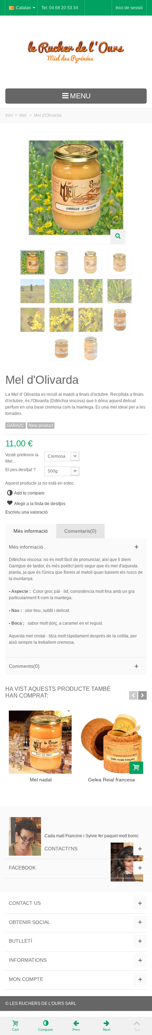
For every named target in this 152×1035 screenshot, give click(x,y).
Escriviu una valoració (26, 512)
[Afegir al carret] (136, 768)
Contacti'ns (61, 848)
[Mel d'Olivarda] (32, 262)
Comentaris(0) (80, 531)
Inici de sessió (129, 7)
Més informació (30, 531)
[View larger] (117, 236)
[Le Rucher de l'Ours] (76, 52)
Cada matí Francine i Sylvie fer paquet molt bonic (92, 835)
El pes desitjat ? (21, 469)
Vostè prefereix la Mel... (22, 458)
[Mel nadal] (40, 742)
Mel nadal (41, 779)
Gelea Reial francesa (111, 779)
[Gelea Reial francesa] (111, 742)
